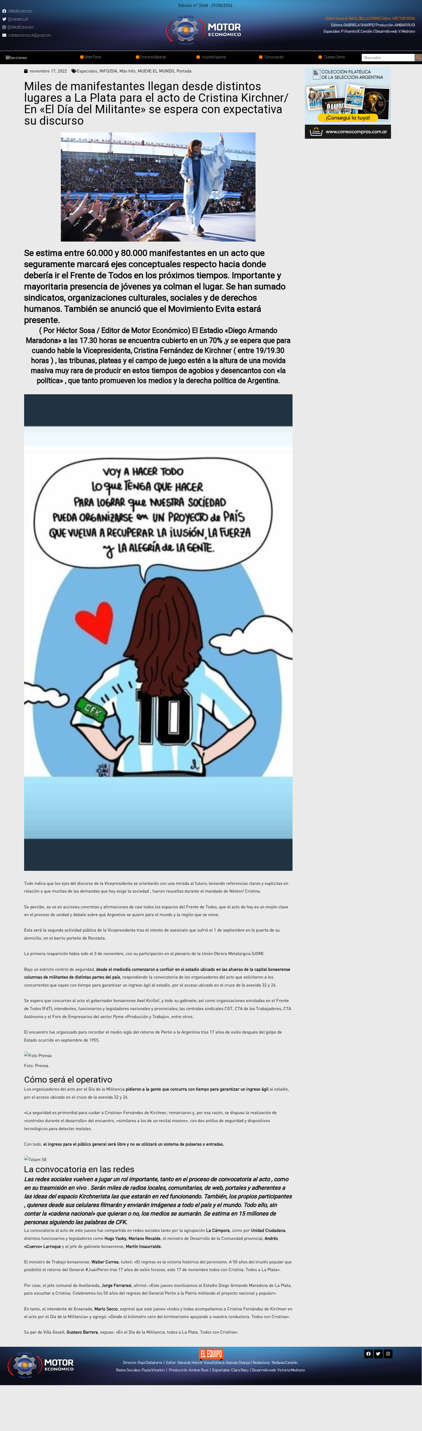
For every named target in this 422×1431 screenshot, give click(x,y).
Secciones (18, 57)
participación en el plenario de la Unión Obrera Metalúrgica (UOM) (201, 953)
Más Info (127, 70)
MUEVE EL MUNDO (156, 70)
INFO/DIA (108, 70)
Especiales (87, 70)
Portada (184, 70)
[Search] (418, 57)
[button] (370, 18)
